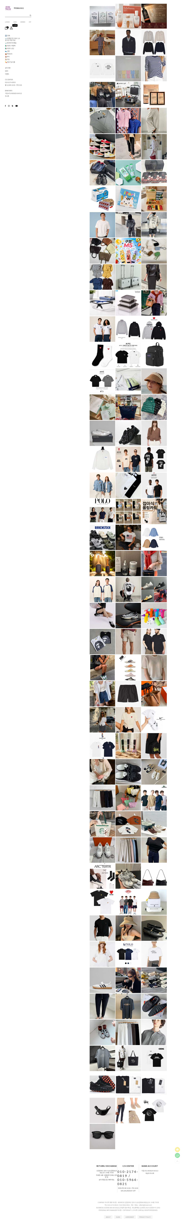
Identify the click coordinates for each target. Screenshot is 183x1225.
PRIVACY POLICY (145, 1217)
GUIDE (118, 1217)
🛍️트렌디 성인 (9, 48)
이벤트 (7, 74)
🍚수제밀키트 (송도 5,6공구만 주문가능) (12, 39)
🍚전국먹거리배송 (10, 43)
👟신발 (7, 51)
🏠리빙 (7, 59)
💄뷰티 (7, 56)
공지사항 (7, 68)
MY (30, 22)
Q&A (6, 71)
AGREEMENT (129, 1217)
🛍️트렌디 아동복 (10, 45)
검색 (30, 15)
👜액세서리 (8, 54)
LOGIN (7, 22)
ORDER (22, 22)
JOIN (15, 22)
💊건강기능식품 (10, 62)
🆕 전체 (7, 35)
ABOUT (108, 1217)
